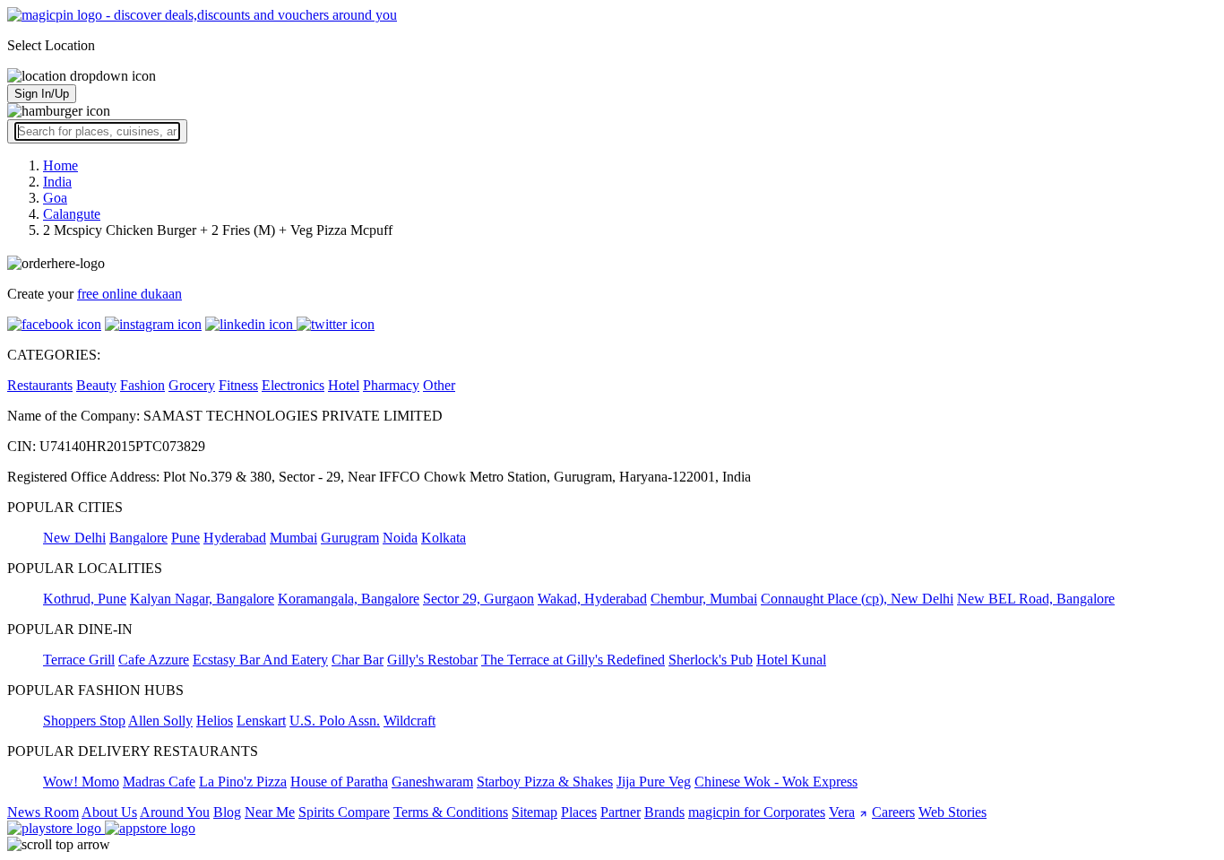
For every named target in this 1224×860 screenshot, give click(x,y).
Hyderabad (234, 537)
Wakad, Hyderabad (592, 598)
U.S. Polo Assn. (334, 720)
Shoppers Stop (84, 720)
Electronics (293, 385)
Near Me (270, 812)
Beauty (96, 385)
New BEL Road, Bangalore (1036, 598)
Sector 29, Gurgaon (478, 598)
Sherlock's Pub (710, 659)
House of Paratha (339, 781)
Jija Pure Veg (653, 781)
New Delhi (74, 537)
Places (579, 812)
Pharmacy (391, 385)
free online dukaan (129, 293)
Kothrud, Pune (84, 598)
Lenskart (261, 720)
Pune (185, 537)
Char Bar (358, 659)
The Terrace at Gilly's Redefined (573, 659)
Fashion (142, 385)
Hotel (343, 385)
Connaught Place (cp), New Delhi (857, 598)
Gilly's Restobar (432, 659)
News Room (43, 812)
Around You (175, 812)
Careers (893, 812)
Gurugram (350, 537)
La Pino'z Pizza (243, 781)
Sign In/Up (41, 93)
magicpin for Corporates (756, 812)
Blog (227, 812)
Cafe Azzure (153, 659)
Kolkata (443, 537)
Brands (664, 812)
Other (439, 385)
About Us (109, 812)
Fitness (238, 385)
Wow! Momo (81, 781)
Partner (620, 812)
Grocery (191, 385)
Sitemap (534, 812)
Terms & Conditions (450, 812)
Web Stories (952, 812)
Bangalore (138, 537)
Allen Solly (160, 720)
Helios (214, 720)
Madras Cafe (159, 781)
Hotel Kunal (791, 659)
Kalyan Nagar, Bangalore (202, 598)
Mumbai (293, 537)
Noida (400, 537)
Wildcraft (409, 720)
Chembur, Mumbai (704, 598)
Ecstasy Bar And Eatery (260, 659)
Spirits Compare (344, 812)
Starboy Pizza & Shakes (545, 781)
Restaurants (40, 385)
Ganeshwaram (432, 781)
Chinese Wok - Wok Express (776, 781)
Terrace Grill (79, 659)
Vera (842, 812)
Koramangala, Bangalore (348, 598)
